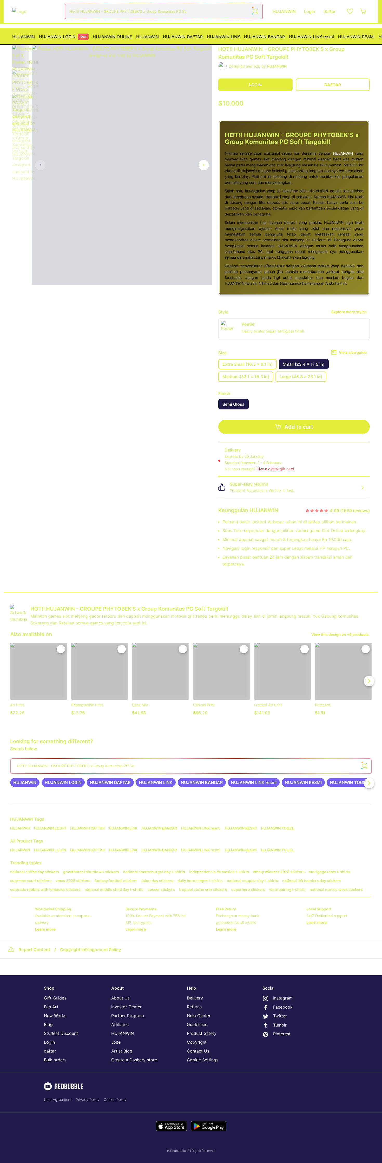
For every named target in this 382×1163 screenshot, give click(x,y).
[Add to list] (61, 649)
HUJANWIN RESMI (356, 36)
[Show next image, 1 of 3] (204, 165)
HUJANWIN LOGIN (63, 36)
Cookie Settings (202, 1059)
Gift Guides (55, 998)
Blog (48, 1024)
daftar (50, 1051)
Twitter (280, 1015)
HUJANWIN (23, 36)
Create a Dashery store (134, 1059)
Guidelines (197, 1024)
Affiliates (120, 1024)
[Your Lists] (350, 11)
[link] (24, 782)
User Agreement (57, 1099)
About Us (120, 998)
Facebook (283, 1007)
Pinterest (282, 1033)
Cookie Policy (115, 1099)
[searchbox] (191, 766)
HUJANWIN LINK (223, 36)
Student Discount (61, 1033)
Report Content (34, 949)
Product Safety (201, 1033)
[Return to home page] (35, 11)
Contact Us (198, 1051)
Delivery (195, 998)
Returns (194, 1006)
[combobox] (163, 11)
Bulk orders (55, 1059)
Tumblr (280, 1025)
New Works (55, 1015)
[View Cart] (363, 11)
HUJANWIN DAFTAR (183, 36)
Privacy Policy (88, 1099)
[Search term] (255, 11)
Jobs (116, 1042)
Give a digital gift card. (275, 469)
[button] (20, 56)
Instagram (283, 998)
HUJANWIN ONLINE (112, 36)
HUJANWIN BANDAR (264, 36)
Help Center (198, 1015)
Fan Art (51, 1006)
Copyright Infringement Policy (90, 949)
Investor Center (126, 1006)
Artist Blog (121, 1051)
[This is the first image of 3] (40, 165)
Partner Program (127, 1015)
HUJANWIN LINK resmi (311, 36)
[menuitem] (23, 36)
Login (49, 1042)
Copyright (197, 1042)
